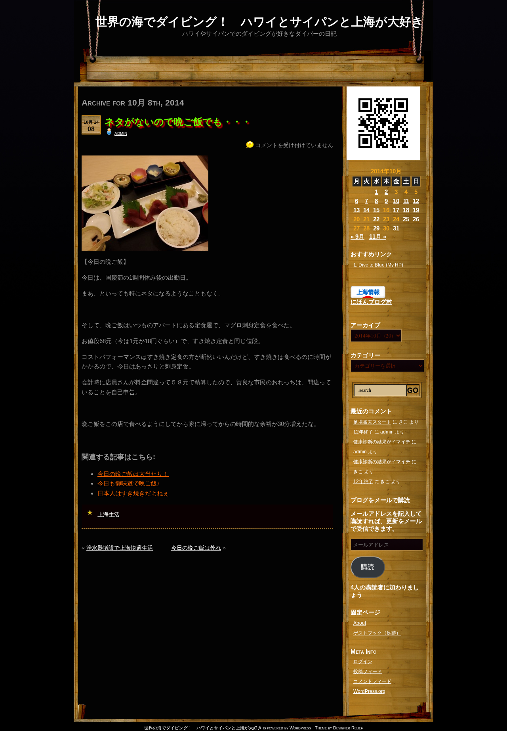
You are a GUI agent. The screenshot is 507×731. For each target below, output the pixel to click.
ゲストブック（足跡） (377, 633)
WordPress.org (369, 691)
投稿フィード (367, 671)
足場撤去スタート (372, 422)
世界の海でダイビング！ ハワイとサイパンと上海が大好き (259, 21)
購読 (367, 567)
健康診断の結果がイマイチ (381, 442)
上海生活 (108, 514)
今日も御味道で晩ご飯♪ (128, 483)
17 (396, 210)
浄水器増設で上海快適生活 (119, 548)
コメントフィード (372, 681)
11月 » (377, 236)
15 (376, 210)
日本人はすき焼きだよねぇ (133, 493)
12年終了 (363, 432)
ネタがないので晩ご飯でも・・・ (178, 121)
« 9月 (357, 236)
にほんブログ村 (371, 301)
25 (406, 219)
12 (416, 201)
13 (356, 210)
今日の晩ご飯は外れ (196, 548)
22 (376, 219)
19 (416, 210)
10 (396, 201)
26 (416, 219)
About (359, 623)
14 (366, 210)
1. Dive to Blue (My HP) (378, 265)
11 (406, 201)
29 (376, 228)
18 (406, 210)
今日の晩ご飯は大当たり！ (133, 473)
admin (120, 133)
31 (396, 228)
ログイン (362, 661)
